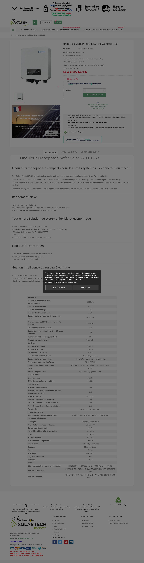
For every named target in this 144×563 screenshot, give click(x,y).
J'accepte (85, 288)
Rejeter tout (58, 288)
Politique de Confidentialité (53, 282)
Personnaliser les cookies (69, 282)
